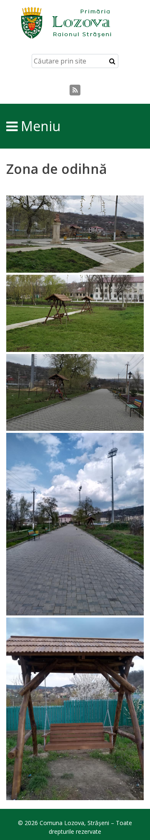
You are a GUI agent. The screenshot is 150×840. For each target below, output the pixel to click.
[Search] (112, 61)
